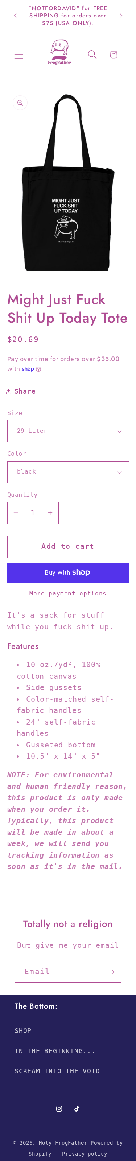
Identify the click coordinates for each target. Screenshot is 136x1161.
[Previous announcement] (15, 16)
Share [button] (25, 391)
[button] (18, 54)
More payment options (68, 593)
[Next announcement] (121, 16)
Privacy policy (84, 1154)
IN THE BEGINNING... (55, 1051)
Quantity (22, 494)
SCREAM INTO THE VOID (57, 1071)
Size (14, 412)
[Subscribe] (110, 972)
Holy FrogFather (63, 1143)
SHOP (23, 1030)
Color (16, 453)
